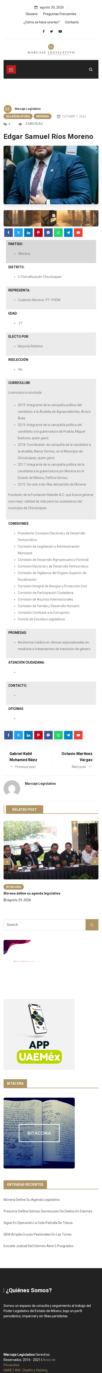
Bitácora (13, 887)
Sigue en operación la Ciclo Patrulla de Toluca (38, 1223)
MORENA (42, 116)
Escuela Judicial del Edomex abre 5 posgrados (38, 1246)
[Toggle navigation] (11, 69)
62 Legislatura (18, 116)
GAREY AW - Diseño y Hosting (25, 1370)
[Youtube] (60, 31)
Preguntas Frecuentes (59, 14)
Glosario (32, 14)
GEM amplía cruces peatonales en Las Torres (38, 1234)
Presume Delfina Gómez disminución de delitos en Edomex (48, 1211)
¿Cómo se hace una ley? (41, 22)
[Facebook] (44, 31)
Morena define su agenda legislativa (32, 893)
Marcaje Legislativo (28, 109)
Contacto (72, 22)
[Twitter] (51, 31)
